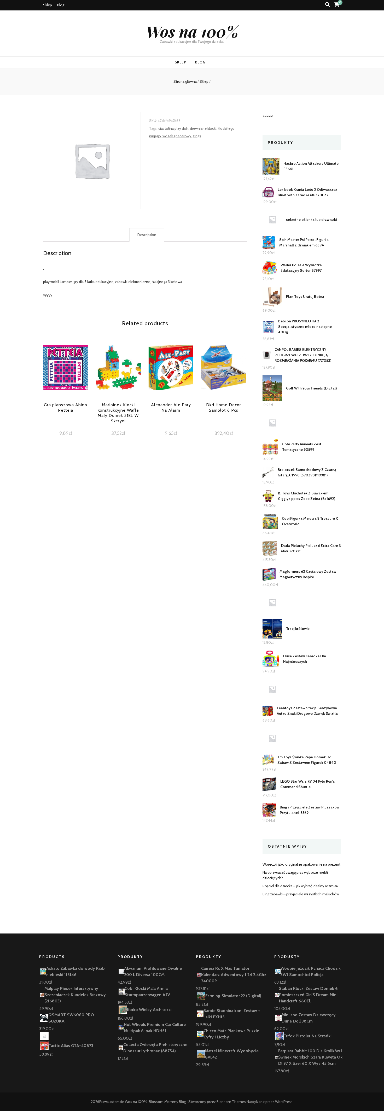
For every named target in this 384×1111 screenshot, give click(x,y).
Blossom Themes (231, 1101)
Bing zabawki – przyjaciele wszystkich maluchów (301, 894)
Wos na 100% (192, 31)
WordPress (284, 1101)
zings (197, 136)
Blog (60, 5)
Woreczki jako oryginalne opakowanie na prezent (301, 864)
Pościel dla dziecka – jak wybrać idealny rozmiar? (301, 886)
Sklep (47, 5)
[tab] (146, 235)
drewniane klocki (203, 128)
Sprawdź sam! (65, 377)
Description (146, 234)
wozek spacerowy (176, 136)
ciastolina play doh (173, 128)
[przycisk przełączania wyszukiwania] (327, 4)
